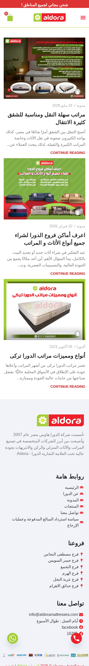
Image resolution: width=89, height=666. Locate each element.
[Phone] (76, 638)
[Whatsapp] (12, 638)
